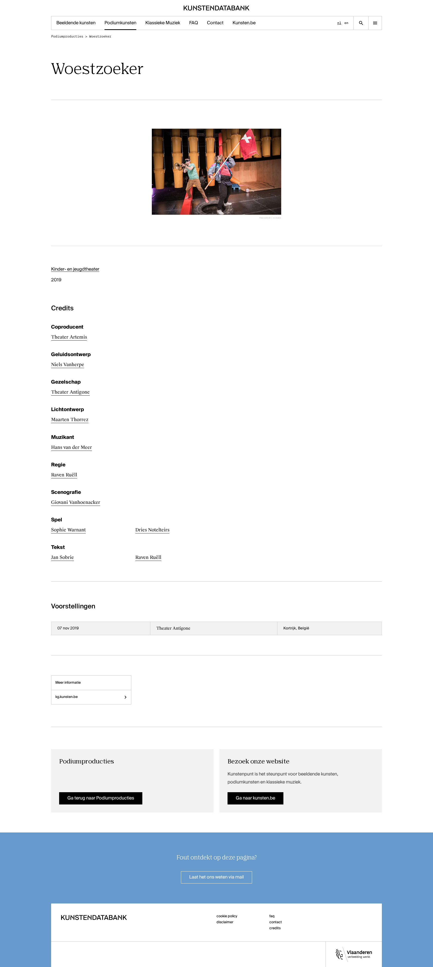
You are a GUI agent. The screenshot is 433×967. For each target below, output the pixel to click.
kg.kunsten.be (66, 697)
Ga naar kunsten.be (255, 798)
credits (275, 928)
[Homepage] (217, 8)
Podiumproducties (67, 36)
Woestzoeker (100, 36)
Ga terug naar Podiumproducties (100, 798)
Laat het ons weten (216, 877)
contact (275, 922)
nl (339, 23)
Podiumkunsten (120, 23)
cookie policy (226, 916)
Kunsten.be (244, 23)
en (346, 23)
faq (272, 916)
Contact (215, 23)
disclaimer (224, 922)
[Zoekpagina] (361, 23)
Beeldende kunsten (75, 23)
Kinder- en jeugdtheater (75, 269)
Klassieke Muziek (162, 23)
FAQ (193, 23)
